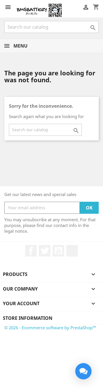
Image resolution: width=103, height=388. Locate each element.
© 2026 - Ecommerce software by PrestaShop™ (50, 327)
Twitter (44, 250)
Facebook (31, 250)
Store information (27, 318)
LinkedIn (72, 250)
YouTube (58, 250)
